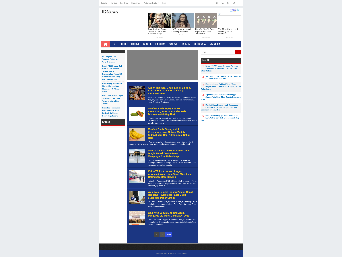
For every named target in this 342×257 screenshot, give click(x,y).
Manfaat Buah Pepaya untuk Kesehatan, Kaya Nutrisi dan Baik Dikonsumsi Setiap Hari (167, 111)
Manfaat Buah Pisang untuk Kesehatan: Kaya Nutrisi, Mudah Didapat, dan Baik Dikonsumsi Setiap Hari (169, 133)
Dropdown (198, 44)
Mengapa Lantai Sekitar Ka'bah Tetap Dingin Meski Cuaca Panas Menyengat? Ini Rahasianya (169, 153)
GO (238, 52)
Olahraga (185, 44)
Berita (115, 44)
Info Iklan (124, 3)
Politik (124, 44)
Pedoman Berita (150, 3)
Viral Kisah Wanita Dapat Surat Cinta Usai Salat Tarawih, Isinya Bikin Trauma (112, 100)
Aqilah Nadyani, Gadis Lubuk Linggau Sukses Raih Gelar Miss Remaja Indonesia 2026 (169, 90)
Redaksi (104, 3)
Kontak (114, 3)
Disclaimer (135, 3)
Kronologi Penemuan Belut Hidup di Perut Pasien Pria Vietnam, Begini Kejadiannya (111, 112)
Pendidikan (160, 44)
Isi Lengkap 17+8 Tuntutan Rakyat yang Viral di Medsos (111, 59)
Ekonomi (135, 44)
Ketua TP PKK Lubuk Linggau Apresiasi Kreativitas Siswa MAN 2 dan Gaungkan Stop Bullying (170, 174)
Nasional (173, 44)
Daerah (146, 44)
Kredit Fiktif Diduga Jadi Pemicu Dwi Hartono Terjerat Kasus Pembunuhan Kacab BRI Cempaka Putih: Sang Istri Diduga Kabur (112, 72)
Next (169, 234)
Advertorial (215, 44)
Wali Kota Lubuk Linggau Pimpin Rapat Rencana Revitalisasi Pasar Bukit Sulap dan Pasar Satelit (170, 195)
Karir (164, 3)
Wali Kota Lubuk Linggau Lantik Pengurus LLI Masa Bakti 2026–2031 (168, 214)
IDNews (171, 254)
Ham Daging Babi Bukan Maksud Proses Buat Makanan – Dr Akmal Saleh (112, 88)
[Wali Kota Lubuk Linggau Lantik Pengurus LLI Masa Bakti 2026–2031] (137, 225)
